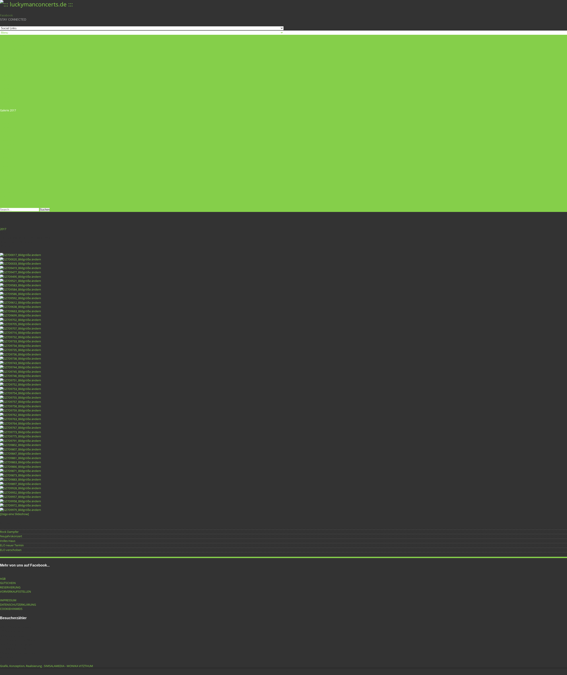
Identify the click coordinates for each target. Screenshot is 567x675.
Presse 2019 (8, 162)
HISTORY (6, 188)
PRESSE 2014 (8, 184)
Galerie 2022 (8, 93)
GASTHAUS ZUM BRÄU (14, 45)
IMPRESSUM (8, 600)
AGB (3, 579)
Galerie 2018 (8, 106)
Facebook (6, 15)
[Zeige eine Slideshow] (14, 514)
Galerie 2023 (8, 89)
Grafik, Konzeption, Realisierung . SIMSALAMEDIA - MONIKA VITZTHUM (47, 666)
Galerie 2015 (8, 119)
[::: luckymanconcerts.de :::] (36, 4)
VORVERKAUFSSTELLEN (15, 592)
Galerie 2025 (8, 80)
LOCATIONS (8, 41)
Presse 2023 (8, 149)
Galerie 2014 (8, 123)
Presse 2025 (8, 140)
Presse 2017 (8, 171)
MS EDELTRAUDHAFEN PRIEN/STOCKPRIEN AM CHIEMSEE (14, 62)
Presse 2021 (8, 153)
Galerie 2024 (8, 84)
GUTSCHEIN (8, 201)
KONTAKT (6, 197)
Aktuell (4, 37)
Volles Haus (7, 541)
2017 (3, 229)
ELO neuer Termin (12, 545)
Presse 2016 (8, 175)
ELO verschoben (10, 550)
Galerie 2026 (8, 76)
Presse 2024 (8, 145)
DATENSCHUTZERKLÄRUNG (18, 605)
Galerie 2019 (8, 102)
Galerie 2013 (8, 128)
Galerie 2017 (8, 110)
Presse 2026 (8, 136)
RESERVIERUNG (10, 205)
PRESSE (5, 132)
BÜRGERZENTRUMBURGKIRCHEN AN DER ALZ (18, 52)
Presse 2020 (8, 158)
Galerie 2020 (8, 97)
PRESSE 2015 (8, 179)
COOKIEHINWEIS (11, 609)
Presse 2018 (8, 166)
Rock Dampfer (9, 532)
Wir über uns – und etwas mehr (20, 192)
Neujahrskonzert (11, 536)
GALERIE (5, 71)
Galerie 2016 (8, 114)
